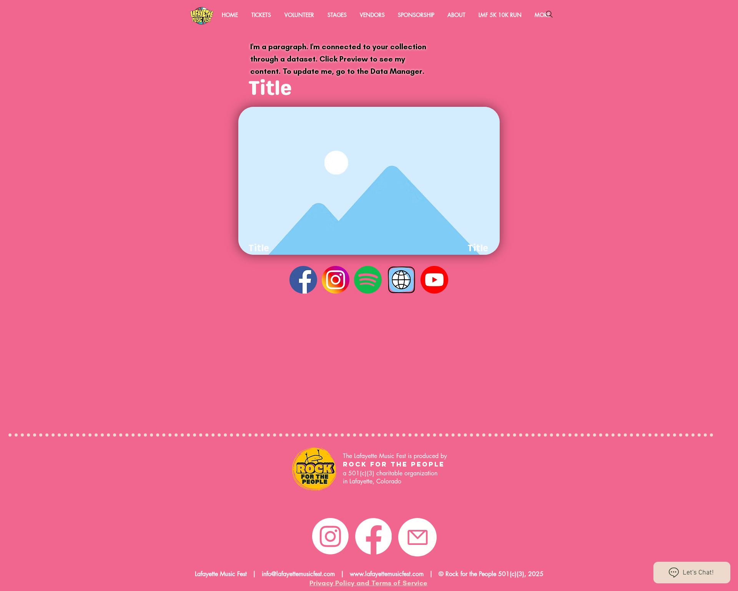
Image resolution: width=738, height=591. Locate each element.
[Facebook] (373, 536)
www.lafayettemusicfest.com (387, 574)
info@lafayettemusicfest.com (298, 574)
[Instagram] (330, 536)
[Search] (549, 14)
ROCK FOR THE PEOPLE (395, 464)
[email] (417, 537)
